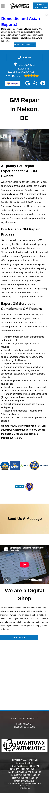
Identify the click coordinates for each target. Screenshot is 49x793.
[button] (27, 83)
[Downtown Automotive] (20, 6)
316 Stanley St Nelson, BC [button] (26, 67)
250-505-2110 (32, 718)
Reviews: (14, 76)
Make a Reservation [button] (40, 5)
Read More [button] (19, 638)
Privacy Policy (24, 786)
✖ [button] (46, 14)
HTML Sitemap (24, 788)
